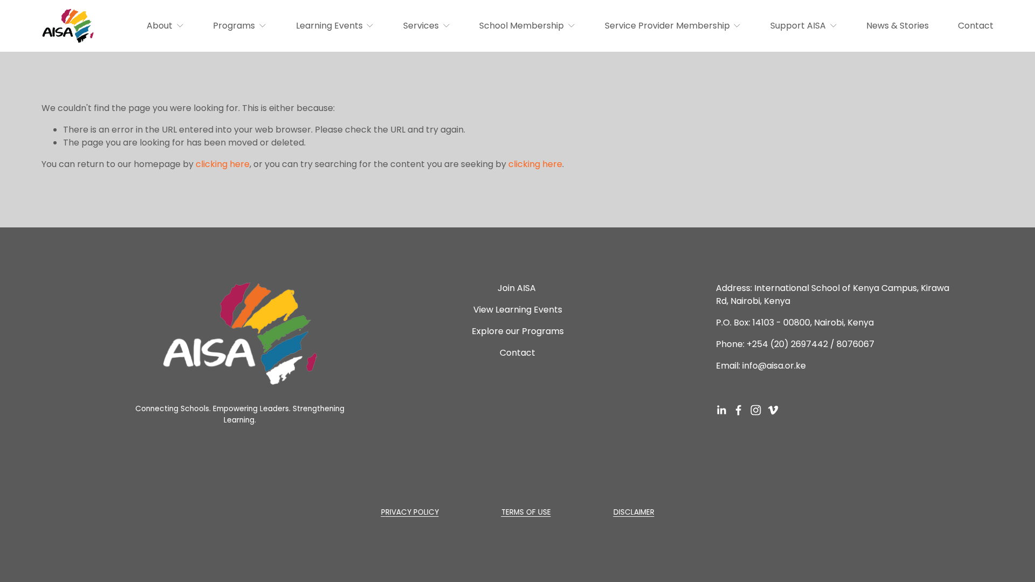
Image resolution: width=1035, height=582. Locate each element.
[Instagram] (755, 410)
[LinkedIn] (721, 410)
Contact (975, 25)
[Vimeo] (773, 410)
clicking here (223, 164)
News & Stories (897, 25)
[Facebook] (738, 410)
